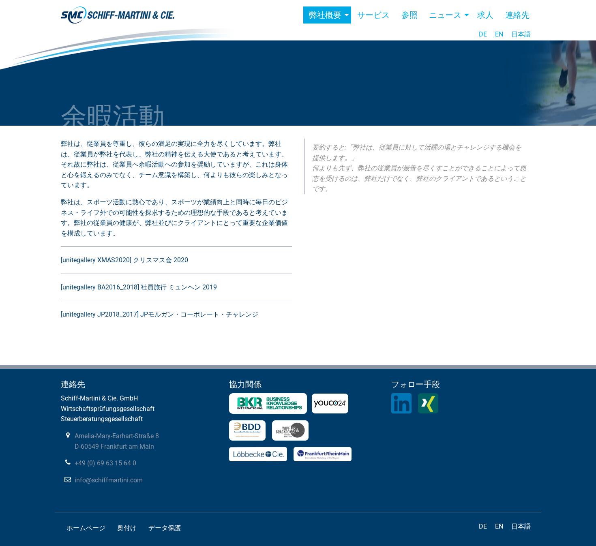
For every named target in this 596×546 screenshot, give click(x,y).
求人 (485, 15)
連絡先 (517, 15)
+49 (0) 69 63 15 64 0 (105, 463)
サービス (373, 15)
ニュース (445, 15)
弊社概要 (325, 15)
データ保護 (164, 528)
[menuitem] (327, 15)
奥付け (127, 528)
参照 (409, 15)
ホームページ (85, 528)
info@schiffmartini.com (109, 480)
